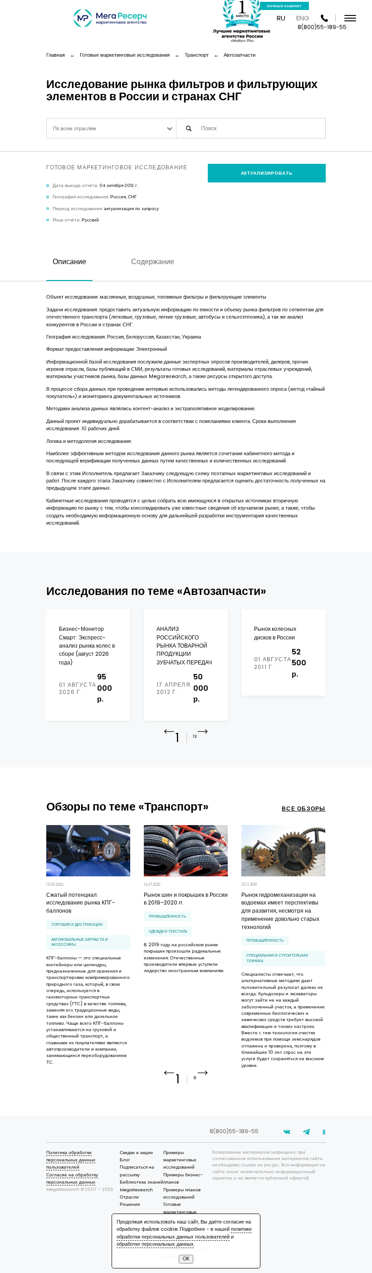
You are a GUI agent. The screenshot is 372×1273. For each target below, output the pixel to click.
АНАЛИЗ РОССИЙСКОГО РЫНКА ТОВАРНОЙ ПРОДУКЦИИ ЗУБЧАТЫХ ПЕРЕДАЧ (184, 645)
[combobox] (111, 128)
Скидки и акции (136, 1152)
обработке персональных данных (155, 1244)
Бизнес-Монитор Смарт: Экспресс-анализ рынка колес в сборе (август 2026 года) (87, 645)
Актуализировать (267, 173)
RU (281, 18)
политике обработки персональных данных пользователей (184, 1233)
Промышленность (167, 916)
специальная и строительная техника (277, 958)
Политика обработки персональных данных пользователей (70, 1160)
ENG (302, 18)
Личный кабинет (284, 6)
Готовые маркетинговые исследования (180, 1211)
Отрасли (129, 1197)
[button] (202, 739)
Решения (130, 1204)
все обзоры (303, 808)
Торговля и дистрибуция (77, 924)
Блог (125, 1160)
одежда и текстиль (168, 931)
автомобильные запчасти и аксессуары (79, 942)
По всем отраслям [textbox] (74, 128)
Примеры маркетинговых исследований (179, 1160)
